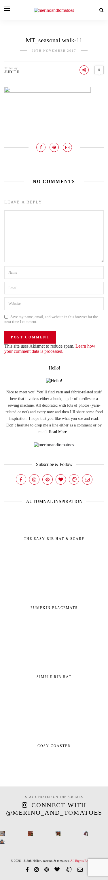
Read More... (59, 432)
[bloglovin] (57, 870)
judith (12, 72)
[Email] (87, 479)
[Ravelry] (74, 479)
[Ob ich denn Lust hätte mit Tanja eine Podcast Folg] (2, 833)
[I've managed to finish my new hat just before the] (85, 833)
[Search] (101, 9)
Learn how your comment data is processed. (49, 349)
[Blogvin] (61, 479)
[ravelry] (68, 870)
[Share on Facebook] (41, 147)
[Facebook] (21, 479)
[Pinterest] (47, 479)
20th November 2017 (54, 50)
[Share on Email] (67, 147)
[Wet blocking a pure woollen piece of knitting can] (30, 833)
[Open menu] (7, 9)
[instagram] (36, 870)
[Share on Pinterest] (54, 147)
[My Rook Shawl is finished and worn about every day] (58, 833)
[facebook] (27, 870)
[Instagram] (34, 479)
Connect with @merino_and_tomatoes (54, 808)
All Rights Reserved (83, 860)
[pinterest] (46, 870)
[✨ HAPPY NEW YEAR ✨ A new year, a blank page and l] (2, 841)
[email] (80, 870)
